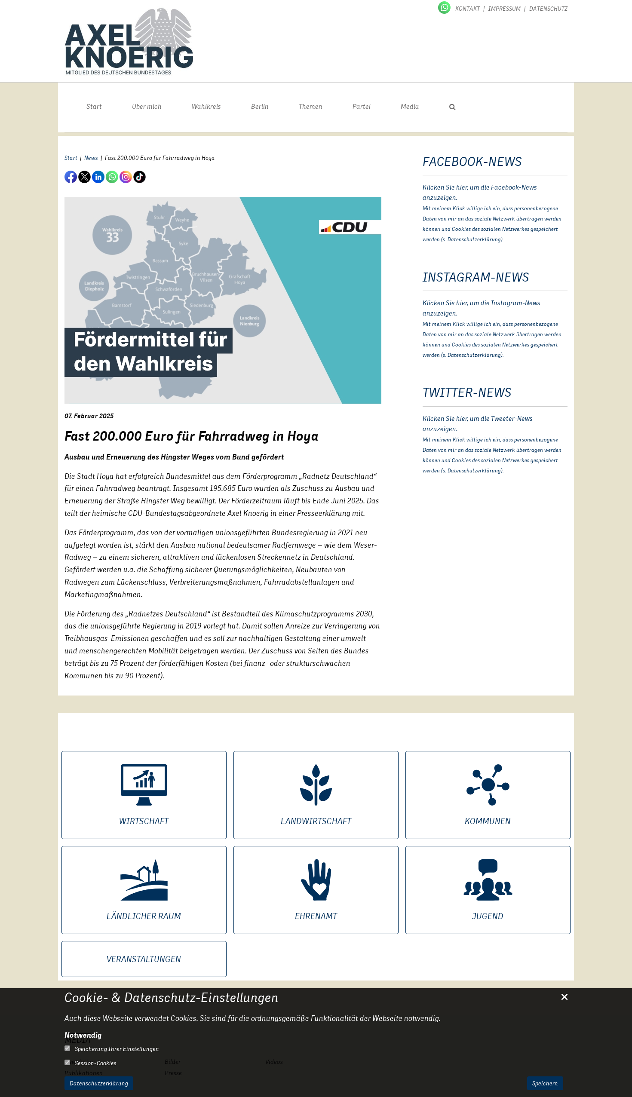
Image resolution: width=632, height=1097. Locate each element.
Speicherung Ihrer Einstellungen (116, 1048)
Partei (362, 106)
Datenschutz (548, 9)
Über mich (147, 106)
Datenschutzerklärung (99, 1083)
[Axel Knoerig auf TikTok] (140, 176)
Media (410, 106)
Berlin (260, 106)
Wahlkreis (206, 106)
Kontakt (467, 9)
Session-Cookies (95, 1063)
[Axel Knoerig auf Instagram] (126, 176)
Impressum (504, 9)
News (91, 157)
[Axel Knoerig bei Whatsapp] (445, 7)
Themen (310, 106)
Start (94, 106)
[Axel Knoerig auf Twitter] (85, 176)
